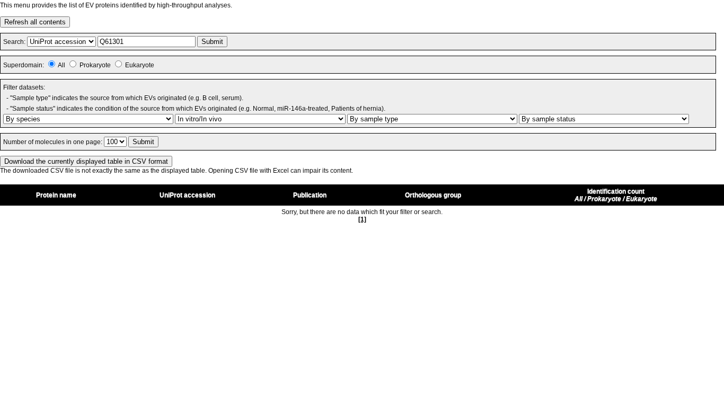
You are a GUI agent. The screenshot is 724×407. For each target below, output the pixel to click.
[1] (362, 219)
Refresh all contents (35, 22)
